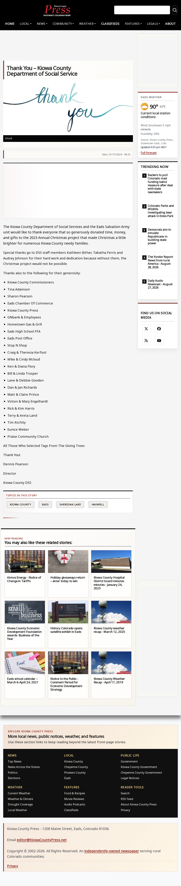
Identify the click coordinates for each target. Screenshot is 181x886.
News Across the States (24, 767)
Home (9, 24)
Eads (45, 504)
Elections (14, 778)
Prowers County (75, 772)
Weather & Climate (20, 799)
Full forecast (149, 153)
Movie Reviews (74, 799)
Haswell (98, 504)
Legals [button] (152, 24)
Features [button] (132, 24)
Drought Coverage (20, 804)
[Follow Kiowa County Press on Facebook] (159, 328)
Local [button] (24, 24)
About (170, 24)
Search (125, 793)
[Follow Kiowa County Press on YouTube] (159, 340)
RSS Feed (127, 799)
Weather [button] (86, 24)
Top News (14, 761)
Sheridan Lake (70, 504)
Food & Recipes (74, 793)
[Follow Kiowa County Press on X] (146, 328)
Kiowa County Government (139, 767)
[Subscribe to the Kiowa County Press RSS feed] (146, 340)
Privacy (125, 810)
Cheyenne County (76, 767)
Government (129, 761)
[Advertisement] (68, 191)
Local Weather (17, 810)
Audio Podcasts (74, 804)
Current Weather (19, 793)
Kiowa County (20, 504)
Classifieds (110, 24)
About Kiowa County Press (139, 804)
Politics (12, 772)
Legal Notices (130, 778)
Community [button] (62, 24)
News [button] (41, 24)
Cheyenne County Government (141, 772)
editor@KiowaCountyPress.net (42, 839)
